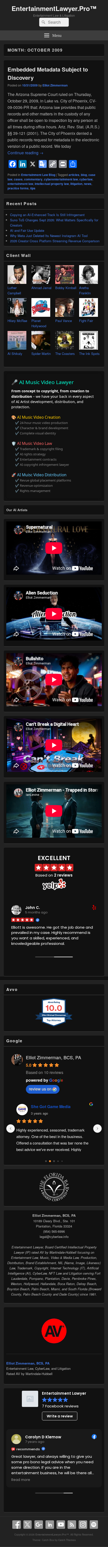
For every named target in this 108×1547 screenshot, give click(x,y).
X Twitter (27, 1524)
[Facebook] (16, 1524)
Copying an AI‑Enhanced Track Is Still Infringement (47, 214)
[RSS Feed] (72, 1524)
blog (84, 174)
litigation (76, 183)
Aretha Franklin (85, 290)
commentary (33, 179)
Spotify (94, 1524)
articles (74, 174)
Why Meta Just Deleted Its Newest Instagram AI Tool (49, 235)
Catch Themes (67, 1540)
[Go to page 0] (45, 1161)
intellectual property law (52, 183)
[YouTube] (61, 1524)
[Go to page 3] (58, 1161)
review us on (40, 1089)
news (87, 183)
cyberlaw (85, 179)
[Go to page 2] (54, 1161)
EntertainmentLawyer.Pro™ (54, 8)
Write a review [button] (60, 1416)
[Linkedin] (49, 1524)
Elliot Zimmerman (55, 85)
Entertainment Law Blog (38, 174)
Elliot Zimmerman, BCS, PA (53, 1057)
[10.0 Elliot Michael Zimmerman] (54, 1026)
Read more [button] (20, 1480)
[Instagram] (83, 1524)
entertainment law (20, 183)
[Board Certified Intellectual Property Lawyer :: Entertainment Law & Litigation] (54, 1201)
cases (18, 179)
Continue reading (25, 153)
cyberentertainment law (61, 179)
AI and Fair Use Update (27, 230)
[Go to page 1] (50, 1161)
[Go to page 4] (62, 1161)
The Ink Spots (89, 353)
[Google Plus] (38, 1524)
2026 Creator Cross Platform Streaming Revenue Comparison (54, 241)
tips (32, 188)
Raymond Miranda (48, 1106)
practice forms (18, 188)
